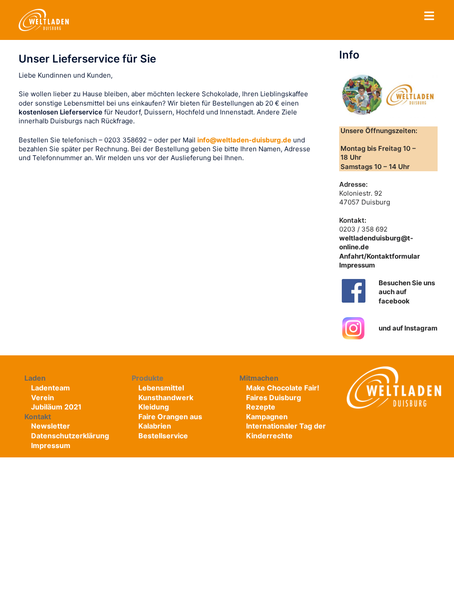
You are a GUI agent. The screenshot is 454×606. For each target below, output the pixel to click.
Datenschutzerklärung (70, 435)
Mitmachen (258, 378)
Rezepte (260, 406)
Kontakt (37, 416)
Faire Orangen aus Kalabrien (170, 421)
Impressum (357, 265)
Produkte (148, 378)
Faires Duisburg (273, 397)
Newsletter (50, 425)
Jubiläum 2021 (56, 406)
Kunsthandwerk (165, 397)
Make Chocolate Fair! (282, 387)
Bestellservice (163, 435)
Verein (42, 397)
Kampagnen (267, 416)
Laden (35, 378)
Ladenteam (50, 387)
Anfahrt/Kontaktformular (379, 256)
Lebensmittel (161, 387)
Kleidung (153, 406)
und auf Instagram (408, 328)
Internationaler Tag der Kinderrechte (286, 430)
